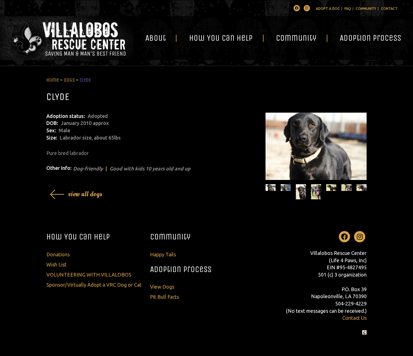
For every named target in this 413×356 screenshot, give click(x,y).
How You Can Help (221, 38)
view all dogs (85, 194)
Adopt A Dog (328, 8)
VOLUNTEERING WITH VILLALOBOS (88, 274)
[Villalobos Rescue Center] (66, 38)
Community (366, 8)
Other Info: (59, 168)
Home (52, 80)
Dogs (69, 80)
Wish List (56, 264)
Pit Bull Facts (164, 297)
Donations (58, 254)
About (155, 38)
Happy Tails (163, 254)
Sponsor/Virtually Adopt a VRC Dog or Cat (94, 284)
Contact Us (354, 318)
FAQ (347, 8)
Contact (389, 8)
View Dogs (162, 286)
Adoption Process (370, 38)
